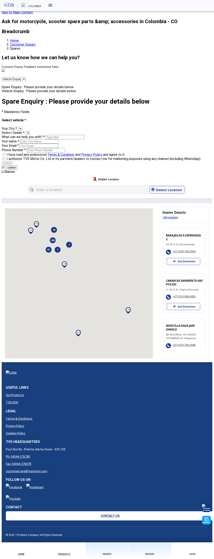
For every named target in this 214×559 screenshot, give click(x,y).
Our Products (15, 395)
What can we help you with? (23, 137)
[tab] (12, 66)
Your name (10, 141)
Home (14, 41)
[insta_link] (35, 487)
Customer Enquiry (23, 44)
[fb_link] (14, 487)
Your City (9, 129)
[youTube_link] (13, 498)
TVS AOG (12, 402)
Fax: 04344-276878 (18, 464)
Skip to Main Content (17, 12)
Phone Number (14, 150)
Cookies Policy (16, 433)
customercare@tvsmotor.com (26, 471)
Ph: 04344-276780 (18, 456)
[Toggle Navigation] (51, 5)
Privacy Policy (91, 155)
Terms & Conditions (19, 418)
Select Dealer (13, 133)
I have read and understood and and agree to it (66, 155)
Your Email (10, 146)
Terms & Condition (60, 155)
